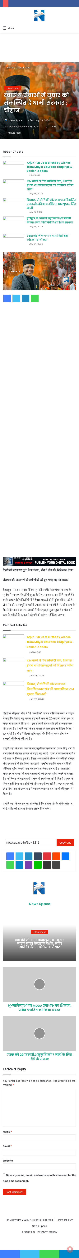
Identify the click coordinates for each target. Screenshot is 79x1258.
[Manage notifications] (70, 1249)
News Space (15, 120)
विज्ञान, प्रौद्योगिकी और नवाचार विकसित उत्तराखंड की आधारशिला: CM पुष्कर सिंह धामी (50, 689)
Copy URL (65, 842)
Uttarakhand (23, 67)
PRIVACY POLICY (47, 1232)
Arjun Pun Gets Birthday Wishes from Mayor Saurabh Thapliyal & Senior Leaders (49, 642)
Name (7, 1131)
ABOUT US (28, 1232)
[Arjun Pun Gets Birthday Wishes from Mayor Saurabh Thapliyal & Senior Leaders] (13, 641)
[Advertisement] (39, 354)
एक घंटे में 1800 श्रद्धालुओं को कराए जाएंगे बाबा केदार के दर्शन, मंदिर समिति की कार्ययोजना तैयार (39, 943)
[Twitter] (19, 856)
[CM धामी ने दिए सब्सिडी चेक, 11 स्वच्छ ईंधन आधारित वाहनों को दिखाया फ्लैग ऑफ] (13, 665)
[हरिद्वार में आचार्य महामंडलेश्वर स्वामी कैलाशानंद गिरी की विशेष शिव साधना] (13, 223)
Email (7, 1146)
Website (8, 1160)
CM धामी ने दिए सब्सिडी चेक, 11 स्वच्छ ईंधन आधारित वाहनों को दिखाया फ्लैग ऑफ (50, 665)
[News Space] (39, 15)
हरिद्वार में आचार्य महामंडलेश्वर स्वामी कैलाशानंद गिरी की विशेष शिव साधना (50, 220)
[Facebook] (10, 856)
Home (10, 67)
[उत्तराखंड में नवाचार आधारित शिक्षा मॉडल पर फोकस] (13, 241)
